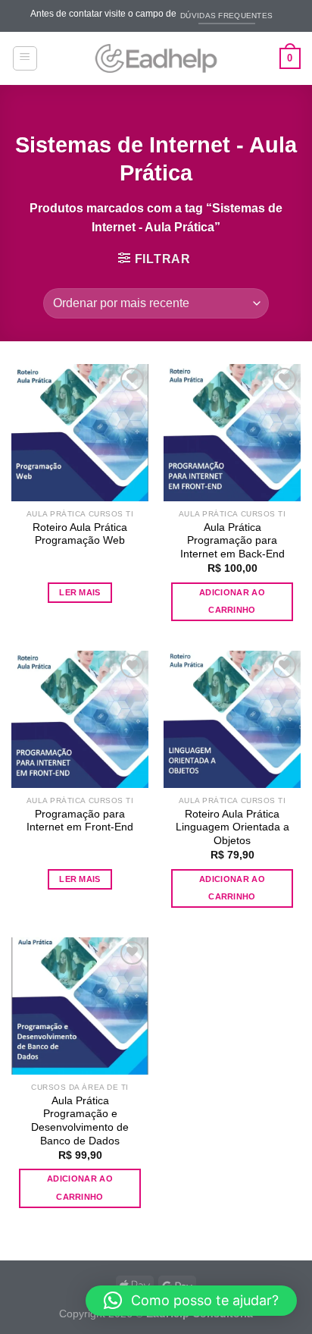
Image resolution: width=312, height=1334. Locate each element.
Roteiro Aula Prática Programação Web (80, 534)
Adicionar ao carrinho (232, 601)
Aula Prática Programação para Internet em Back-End (232, 541)
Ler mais (80, 592)
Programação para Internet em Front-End (80, 820)
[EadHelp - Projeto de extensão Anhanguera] (156, 58)
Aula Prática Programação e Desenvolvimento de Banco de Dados (80, 1121)
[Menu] (25, 58)
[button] (191, 1300)
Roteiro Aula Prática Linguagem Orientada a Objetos (232, 827)
